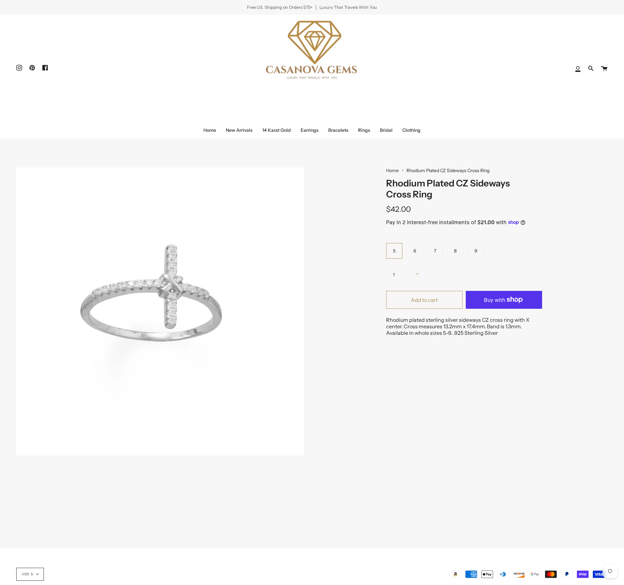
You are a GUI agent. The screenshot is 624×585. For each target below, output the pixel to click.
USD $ (27, 574)
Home (392, 170)
